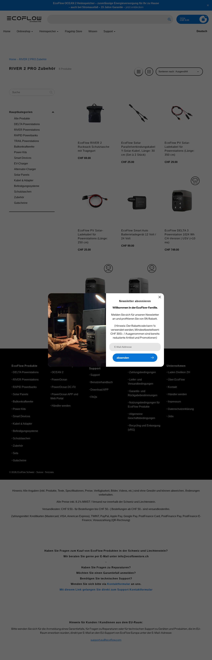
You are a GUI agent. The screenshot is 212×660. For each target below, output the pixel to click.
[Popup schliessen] (160, 297)
